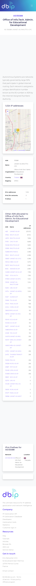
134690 (7, 374)
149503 (7, 345)
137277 (7, 393)
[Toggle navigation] (31, 5)
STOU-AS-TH (14, 275)
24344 (7, 307)
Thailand (16, 177)
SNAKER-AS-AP (15, 269)
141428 (7, 384)
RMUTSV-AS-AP (15, 238)
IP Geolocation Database (12, 516)
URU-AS (12, 380)
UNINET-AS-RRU (15, 336)
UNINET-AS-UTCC (15, 258)
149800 (7, 330)
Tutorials (6, 539)
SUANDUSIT (14, 297)
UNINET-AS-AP (14, 231)
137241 (7, 304)
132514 (7, 288)
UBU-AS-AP (13, 288)
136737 (7, 265)
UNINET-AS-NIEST (16, 396)
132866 (7, 252)
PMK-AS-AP (13, 330)
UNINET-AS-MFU (15, 279)
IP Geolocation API (10, 514)
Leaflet (15, 150)
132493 (7, 370)
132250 (7, 360)
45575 (7, 238)
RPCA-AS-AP (14, 310)
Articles (5, 541)
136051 (7, 389)
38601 (7, 377)
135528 (7, 363)
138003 (7, 310)
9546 (6, 269)
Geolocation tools (9, 522)
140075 (7, 336)
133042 (7, 262)
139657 (7, 258)
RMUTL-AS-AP (14, 255)
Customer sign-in (9, 528)
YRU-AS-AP (13, 333)
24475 (7, 354)
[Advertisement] (18, 57)
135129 (7, 282)
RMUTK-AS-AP (14, 265)
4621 (6, 231)
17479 (6, 241)
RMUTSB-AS (14, 252)
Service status (8, 550)
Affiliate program (9, 582)
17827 (7, 275)
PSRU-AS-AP (14, 304)
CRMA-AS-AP (14, 374)
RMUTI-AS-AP (14, 235)
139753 (7, 314)
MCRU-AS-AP (14, 363)
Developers (7, 519)
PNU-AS (12, 360)
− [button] (7, 114)
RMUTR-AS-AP (14, 245)
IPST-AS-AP (13, 367)
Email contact (8, 571)
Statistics (6, 525)
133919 (7, 248)
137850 (7, 279)
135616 (7, 300)
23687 (7, 367)
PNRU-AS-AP (14, 393)
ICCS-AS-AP (13, 319)
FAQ (4, 536)
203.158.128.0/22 (10, 458)
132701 (7, 380)
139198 (7, 396)
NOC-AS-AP (13, 377)
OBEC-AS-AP (14, 262)
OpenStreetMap (21, 150)
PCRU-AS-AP (14, 389)
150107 (7, 340)
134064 (7, 323)
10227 (7, 297)
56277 (7, 326)
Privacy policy (16, 579)
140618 (7, 272)
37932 (7, 235)
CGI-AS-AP (13, 323)
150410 (7, 319)
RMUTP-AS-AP (14, 248)
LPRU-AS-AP (14, 370)
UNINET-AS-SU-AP (16, 272)
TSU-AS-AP (13, 300)
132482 (7, 245)
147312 (7, 351)
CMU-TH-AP (14, 241)
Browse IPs (7, 544)
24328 (7, 333)
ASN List (6, 547)
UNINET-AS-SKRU (15, 351)
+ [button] (7, 111)
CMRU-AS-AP (14, 307)
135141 (7, 255)
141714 (7, 291)
